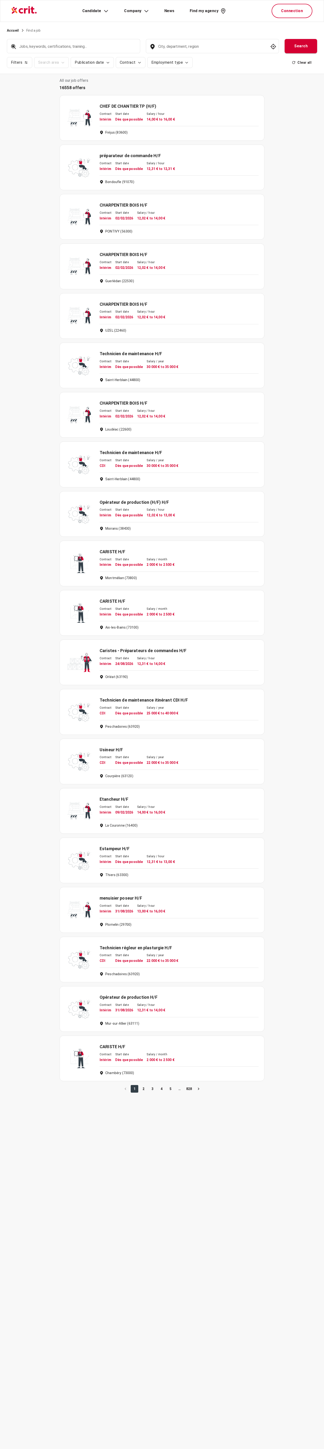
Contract (128, 62)
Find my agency (204, 11)
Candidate (91, 11)
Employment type (167, 62)
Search (301, 46)
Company (132, 11)
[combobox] (212, 48)
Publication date (89, 62)
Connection (292, 11)
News (169, 11)
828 (189, 1089)
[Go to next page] (198, 1089)
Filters (16, 62)
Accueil (13, 30)
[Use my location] (273, 46)
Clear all (304, 62)
